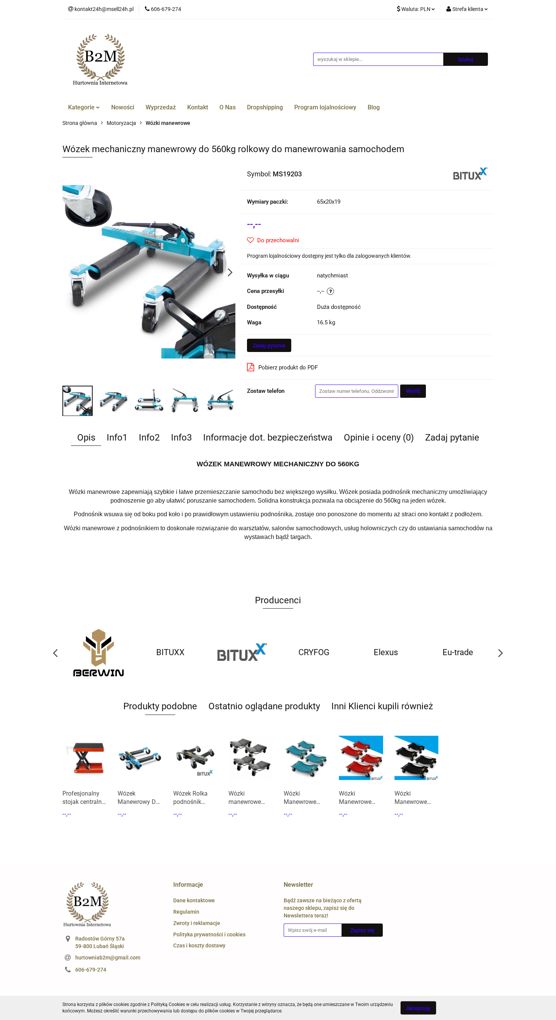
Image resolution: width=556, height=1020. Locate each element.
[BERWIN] (98, 652)
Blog (374, 107)
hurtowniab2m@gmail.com (107, 958)
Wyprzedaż (161, 107)
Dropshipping (265, 107)
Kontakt (197, 107)
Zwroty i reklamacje (196, 923)
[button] (188, 885)
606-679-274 (90, 970)
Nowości (122, 107)
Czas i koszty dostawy (199, 945)
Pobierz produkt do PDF (288, 367)
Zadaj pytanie (269, 346)
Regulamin (186, 912)
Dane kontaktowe (194, 900)
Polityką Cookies (168, 1004)
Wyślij (413, 391)
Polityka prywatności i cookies (209, 934)
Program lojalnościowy (325, 107)
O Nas (227, 107)
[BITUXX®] (470, 173)
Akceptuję (418, 1008)
